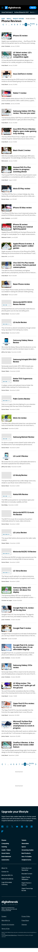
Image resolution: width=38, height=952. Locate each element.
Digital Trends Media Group (11, 935)
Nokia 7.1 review (20, 93)
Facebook (2, 826)
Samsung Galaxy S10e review (22, 666)
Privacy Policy (26, 916)
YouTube (17, 826)
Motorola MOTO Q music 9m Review (23, 513)
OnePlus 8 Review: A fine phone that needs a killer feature (23, 744)
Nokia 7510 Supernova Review (22, 379)
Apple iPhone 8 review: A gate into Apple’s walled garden (23, 246)
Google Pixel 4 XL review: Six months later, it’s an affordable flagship (23, 647)
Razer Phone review (21, 284)
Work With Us (6, 920)
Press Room (25, 920)
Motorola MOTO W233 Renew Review (22, 303)
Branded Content (27, 873)
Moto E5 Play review (21, 188)
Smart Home (6, 853)
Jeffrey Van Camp (6, 352)
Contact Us (5, 871)
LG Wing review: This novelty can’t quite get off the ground (24, 685)
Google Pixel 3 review (22, 628)
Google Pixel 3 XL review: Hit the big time (23, 609)
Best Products (26, 853)
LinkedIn (32, 826)
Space (24, 847)
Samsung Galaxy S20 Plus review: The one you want (24, 112)
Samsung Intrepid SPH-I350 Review (24, 360)
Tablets (24, 840)
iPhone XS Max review (22, 207)
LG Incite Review (20, 322)
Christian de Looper (7, 600)
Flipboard (2, 831)
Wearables (25, 844)
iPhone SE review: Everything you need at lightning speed (23, 226)
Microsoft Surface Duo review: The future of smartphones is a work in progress (23, 724)
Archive (32, 24)
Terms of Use (5, 928)
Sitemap (24, 924)
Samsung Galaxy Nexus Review (23, 341)
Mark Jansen (5, 161)
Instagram (7, 826)
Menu (2, 7)
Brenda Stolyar (5, 199)
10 (28, 24)
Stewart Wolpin (5, 371)
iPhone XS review (20, 35)
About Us (4, 868)
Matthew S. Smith (6, 237)
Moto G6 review (20, 418)
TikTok (22, 826)
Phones (4, 840)
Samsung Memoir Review (23, 437)
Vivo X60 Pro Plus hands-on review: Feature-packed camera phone (24, 265)
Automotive (5, 860)
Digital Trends (10, 10)
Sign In (33, 8)
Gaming (4, 847)
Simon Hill (4, 256)
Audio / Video (6, 850)
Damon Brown (5, 314)
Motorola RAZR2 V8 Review (24, 551)
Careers (4, 916)
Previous (3, 24)
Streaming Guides (27, 850)
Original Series (26, 860)
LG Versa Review (20, 571)
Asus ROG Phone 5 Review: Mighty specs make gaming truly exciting (24, 131)
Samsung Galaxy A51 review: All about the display (22, 590)
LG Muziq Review (20, 475)
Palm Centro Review (21, 399)
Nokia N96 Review (20, 494)
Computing (5, 844)
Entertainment (6, 857)
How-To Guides (27, 857)
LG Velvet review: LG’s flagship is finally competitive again (22, 54)
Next (35, 764)
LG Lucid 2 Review (20, 456)
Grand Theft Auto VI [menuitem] (7, 12)
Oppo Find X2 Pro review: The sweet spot (24, 704)
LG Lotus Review (20, 532)
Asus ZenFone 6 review (22, 74)
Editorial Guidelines (7, 879)
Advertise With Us (7, 875)
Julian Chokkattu (6, 46)
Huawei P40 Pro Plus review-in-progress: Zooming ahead (22, 169)
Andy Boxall (5, 65)
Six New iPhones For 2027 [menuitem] (21, 12)
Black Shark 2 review (22, 150)
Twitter (12, 826)
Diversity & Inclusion (8, 924)
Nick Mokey (5, 505)
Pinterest (27, 826)
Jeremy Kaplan (5, 736)
